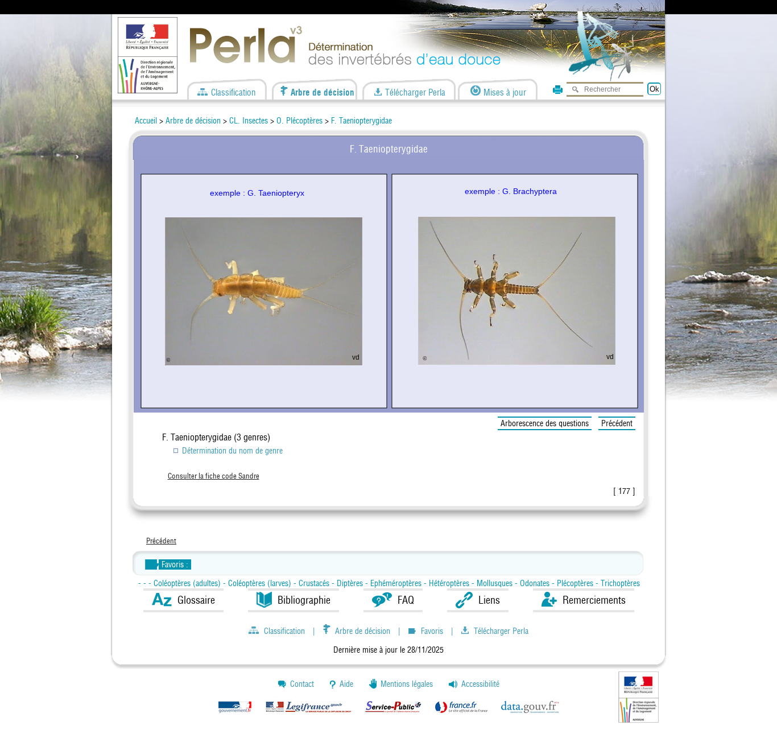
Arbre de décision (321, 91)
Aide (346, 684)
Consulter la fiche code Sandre (213, 476)
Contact (302, 684)
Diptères (350, 583)
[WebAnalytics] (11, 741)
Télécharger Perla (414, 91)
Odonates (534, 583)
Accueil (146, 121)
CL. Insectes (248, 121)
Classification (232, 91)
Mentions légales (407, 684)
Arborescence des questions (545, 423)
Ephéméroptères (397, 583)
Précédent (617, 423)
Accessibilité (480, 684)
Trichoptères (620, 583)
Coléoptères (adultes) (188, 583)
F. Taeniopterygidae (361, 121)
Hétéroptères (450, 583)
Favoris (432, 630)
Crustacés (315, 583)
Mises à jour (503, 91)
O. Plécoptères (300, 121)
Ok (654, 89)
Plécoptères (576, 583)
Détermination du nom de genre (232, 451)
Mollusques (496, 583)
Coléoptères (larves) (261, 583)
